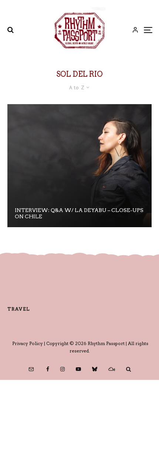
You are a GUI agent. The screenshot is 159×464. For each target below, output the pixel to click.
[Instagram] (62, 369)
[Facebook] (48, 369)
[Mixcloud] (112, 369)
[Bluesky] (95, 369)
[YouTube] (78, 369)
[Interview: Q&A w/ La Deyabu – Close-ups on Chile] (79, 165)
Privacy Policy (27, 343)
